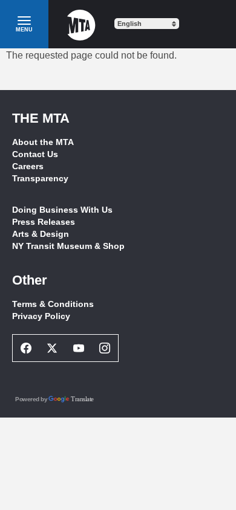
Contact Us (35, 154)
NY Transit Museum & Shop (68, 246)
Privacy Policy (41, 316)
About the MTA (43, 142)
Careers (28, 166)
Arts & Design (40, 234)
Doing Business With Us (62, 210)
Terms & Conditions (53, 304)
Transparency (40, 178)
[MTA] (81, 24)
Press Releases (43, 222)
